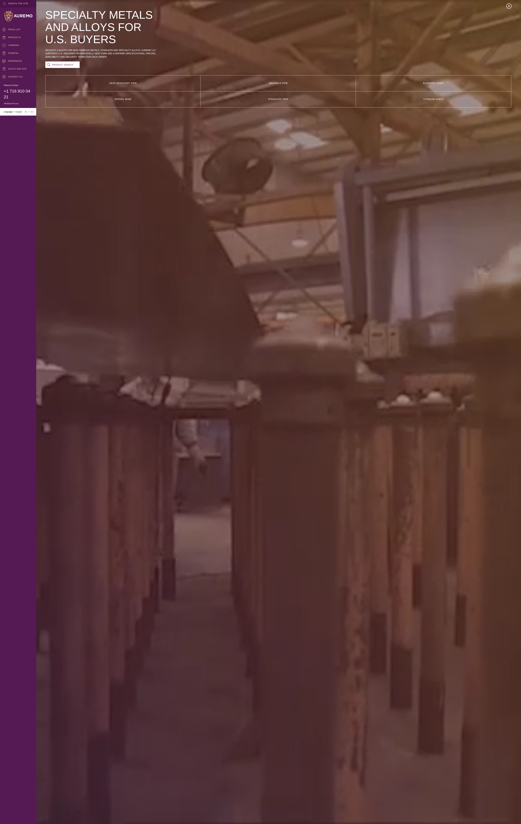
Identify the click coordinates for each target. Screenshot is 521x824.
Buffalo (15, 85)
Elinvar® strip (433, 83)
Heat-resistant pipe (123, 83)
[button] (509, 6)
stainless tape (278, 99)
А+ (32, 112)
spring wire (123, 99)
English (19, 112)
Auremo (18, 16)
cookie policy (77, 819)
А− (26, 112)
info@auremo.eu (11, 103)
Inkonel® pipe (278, 83)
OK (514, 819)
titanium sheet (433, 99)
